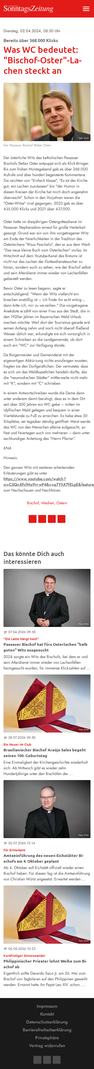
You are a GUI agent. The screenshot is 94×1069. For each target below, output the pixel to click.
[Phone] (57, 1060)
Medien (48, 503)
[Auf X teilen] (42, 519)
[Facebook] (37, 1060)
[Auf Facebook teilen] (33, 519)
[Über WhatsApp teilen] (52, 519)
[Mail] (47, 1060)
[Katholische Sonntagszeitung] (28, 8)
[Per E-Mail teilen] (61, 519)
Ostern (61, 503)
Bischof (33, 503)
